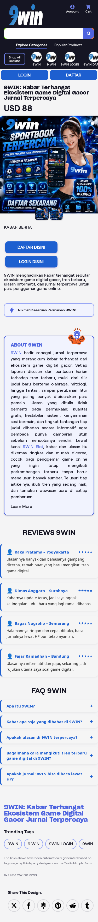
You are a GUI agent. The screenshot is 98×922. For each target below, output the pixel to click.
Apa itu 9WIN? (21, 706)
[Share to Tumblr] (87, 905)
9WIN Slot (33, 446)
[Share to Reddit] (72, 905)
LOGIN (24, 75)
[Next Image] (94, 165)
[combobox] (44, 33)
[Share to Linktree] (43, 905)
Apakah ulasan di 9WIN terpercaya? (42, 737)
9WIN (16, 352)
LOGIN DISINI (31, 261)
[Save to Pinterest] (58, 905)
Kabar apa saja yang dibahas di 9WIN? (44, 721)
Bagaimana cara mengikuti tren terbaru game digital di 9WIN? (47, 755)
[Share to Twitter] (14, 905)
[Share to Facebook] (28, 905)
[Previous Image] (4, 165)
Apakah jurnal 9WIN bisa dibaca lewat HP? (44, 776)
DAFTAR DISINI (31, 247)
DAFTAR (73, 75)
